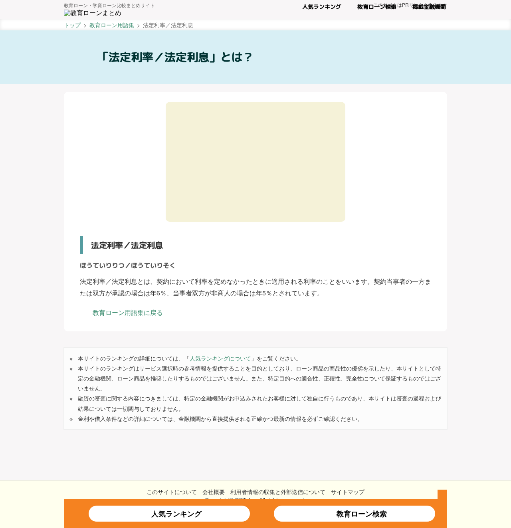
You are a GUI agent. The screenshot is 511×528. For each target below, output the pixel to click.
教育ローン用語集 (111, 25)
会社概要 (213, 492)
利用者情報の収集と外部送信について (277, 492)
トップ (72, 25)
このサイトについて (172, 492)
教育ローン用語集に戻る (128, 312)
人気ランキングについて (220, 358)
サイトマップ (347, 492)
